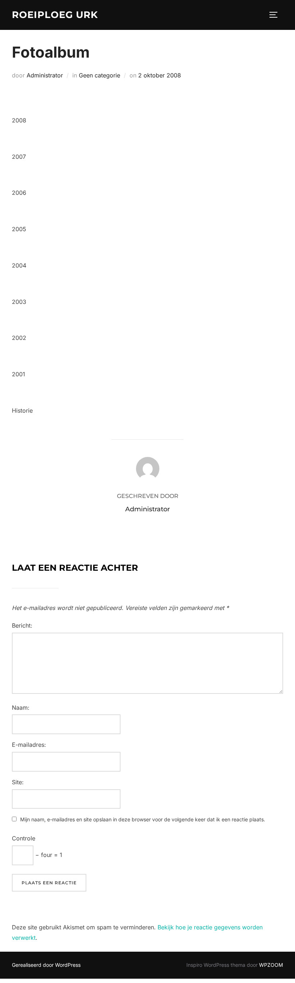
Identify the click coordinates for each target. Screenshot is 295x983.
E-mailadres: (29, 744)
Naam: (21, 707)
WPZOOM (271, 965)
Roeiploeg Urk (55, 15)
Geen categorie (99, 75)
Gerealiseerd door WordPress (46, 965)
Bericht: (22, 625)
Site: (18, 782)
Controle (23, 838)
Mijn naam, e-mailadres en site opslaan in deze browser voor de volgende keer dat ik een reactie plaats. (142, 819)
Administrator (45, 75)
